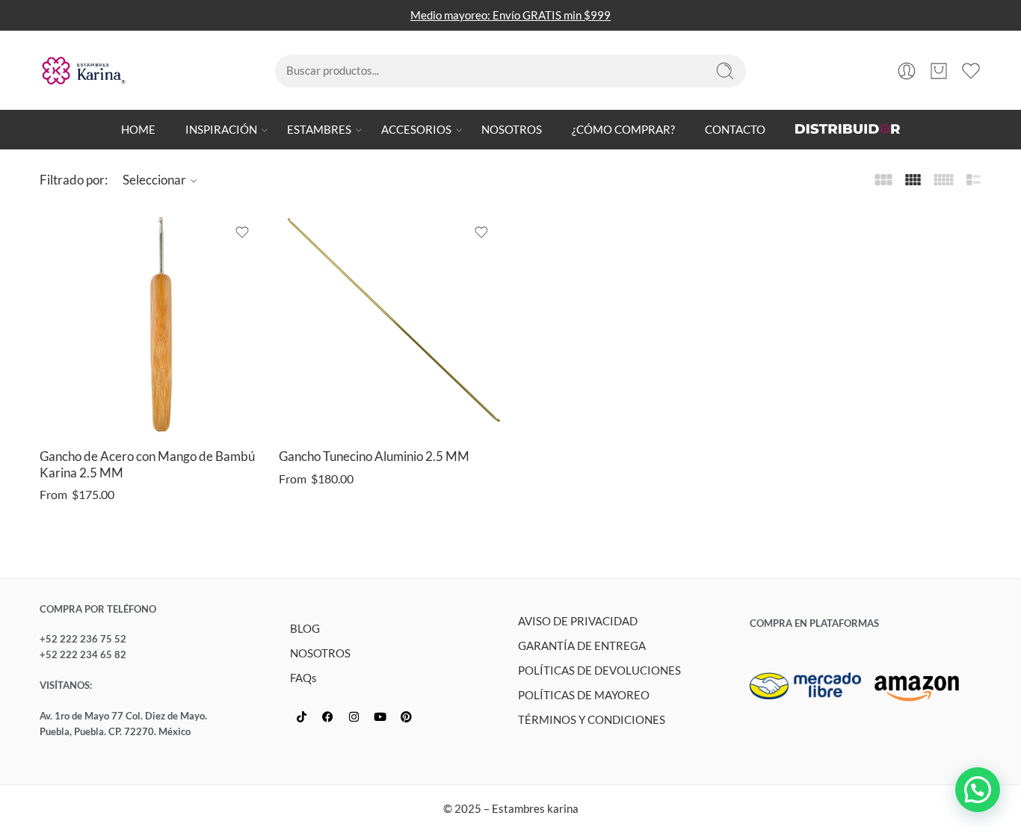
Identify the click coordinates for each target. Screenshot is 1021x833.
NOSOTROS (511, 129)
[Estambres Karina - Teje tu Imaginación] (83, 70)
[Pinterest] (406, 716)
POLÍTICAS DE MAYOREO (584, 695)
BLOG (305, 628)
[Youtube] (379, 716)
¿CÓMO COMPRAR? (623, 129)
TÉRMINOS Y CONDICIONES (591, 719)
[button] (977, 789)
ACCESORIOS (416, 129)
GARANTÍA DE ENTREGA (582, 646)
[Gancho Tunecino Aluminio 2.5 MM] (391, 323)
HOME (138, 129)
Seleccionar (154, 180)
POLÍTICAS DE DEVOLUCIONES (599, 670)
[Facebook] (327, 716)
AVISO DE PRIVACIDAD (578, 621)
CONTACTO (735, 129)
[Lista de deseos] (242, 232)
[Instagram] (353, 716)
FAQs (303, 678)
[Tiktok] (301, 716)
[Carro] (938, 71)
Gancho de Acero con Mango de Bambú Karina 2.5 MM (147, 464)
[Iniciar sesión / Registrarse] (906, 71)
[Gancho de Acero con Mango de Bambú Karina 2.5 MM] (152, 323)
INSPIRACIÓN (221, 129)
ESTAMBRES (319, 129)
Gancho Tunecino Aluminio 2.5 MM (374, 456)
